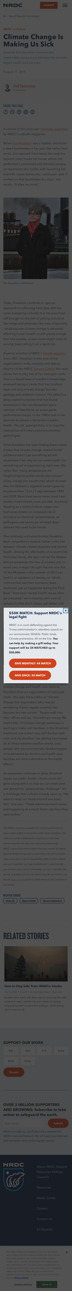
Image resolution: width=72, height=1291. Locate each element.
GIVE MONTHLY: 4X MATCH (33, 663)
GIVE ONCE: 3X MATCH (30, 675)
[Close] (65, 610)
